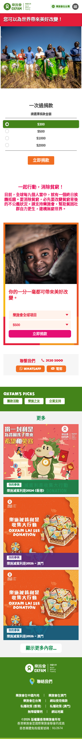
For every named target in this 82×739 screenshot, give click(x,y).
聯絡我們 (44, 681)
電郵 (59, 369)
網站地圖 (57, 711)
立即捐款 (41, 160)
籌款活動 (13, 401)
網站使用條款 (59, 700)
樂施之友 (34, 401)
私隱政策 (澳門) (60, 706)
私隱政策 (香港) (30, 706)
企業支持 (55, 401)
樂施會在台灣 (32, 700)
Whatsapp (32, 369)
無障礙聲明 (35, 711)
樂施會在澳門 (57, 695)
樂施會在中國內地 (27, 695)
